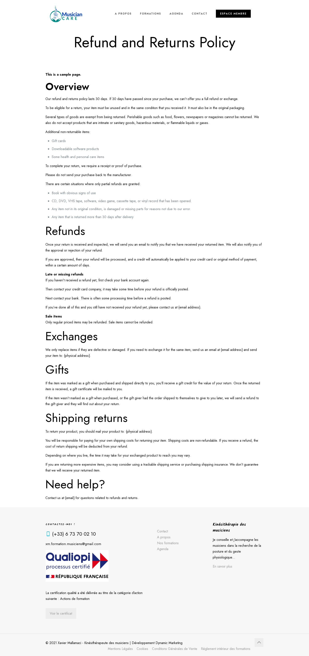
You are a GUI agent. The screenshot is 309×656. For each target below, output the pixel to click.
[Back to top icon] (259, 642)
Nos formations (168, 543)
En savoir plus (222, 566)
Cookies (142, 648)
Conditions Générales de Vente (174, 648)
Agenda (162, 549)
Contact (162, 531)
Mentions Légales (120, 648)
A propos (163, 537)
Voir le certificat (61, 613)
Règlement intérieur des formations (225, 648)
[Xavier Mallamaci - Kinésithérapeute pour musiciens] (66, 13)
